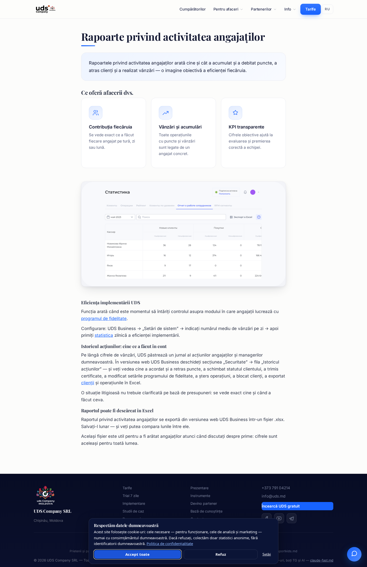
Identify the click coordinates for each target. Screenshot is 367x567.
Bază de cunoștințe (206, 511)
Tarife (310, 9)
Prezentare (199, 488)
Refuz (220, 554)
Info (287, 9)
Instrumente (200, 496)
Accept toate (137, 554)
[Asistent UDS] (354, 554)
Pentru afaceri (225, 9)
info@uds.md (273, 496)
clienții (87, 382)
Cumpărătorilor (193, 9)
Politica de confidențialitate (170, 543)
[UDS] (45, 9)
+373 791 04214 (276, 488)
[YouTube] (279, 518)
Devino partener (203, 503)
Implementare (134, 503)
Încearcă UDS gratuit (281, 506)
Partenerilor (261, 9)
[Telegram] (292, 518)
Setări (266, 554)
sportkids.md (287, 551)
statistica (104, 335)
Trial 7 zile (131, 496)
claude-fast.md (321, 560)
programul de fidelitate (104, 318)
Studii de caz (133, 511)
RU (327, 9)
